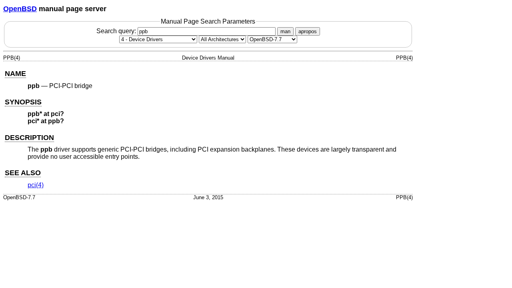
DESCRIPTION (29, 138)
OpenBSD (20, 9)
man (285, 31)
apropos (307, 31)
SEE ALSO (23, 173)
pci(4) (36, 185)
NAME (15, 74)
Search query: (117, 31)
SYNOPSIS (23, 102)
